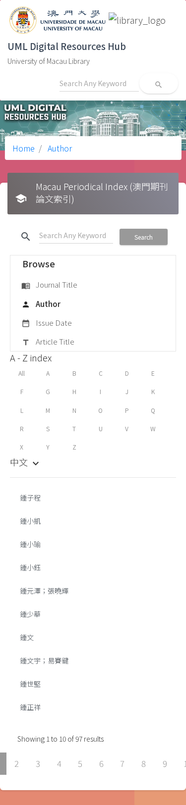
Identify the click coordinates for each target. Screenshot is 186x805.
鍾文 (27, 637)
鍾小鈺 (30, 567)
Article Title (47, 341)
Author (59, 148)
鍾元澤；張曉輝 (44, 591)
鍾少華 (30, 614)
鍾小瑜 (30, 544)
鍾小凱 (30, 521)
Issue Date (46, 322)
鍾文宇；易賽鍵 (44, 660)
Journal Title (49, 284)
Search (143, 237)
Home (23, 148)
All (21, 373)
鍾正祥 (30, 707)
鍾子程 (30, 498)
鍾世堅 (30, 684)
